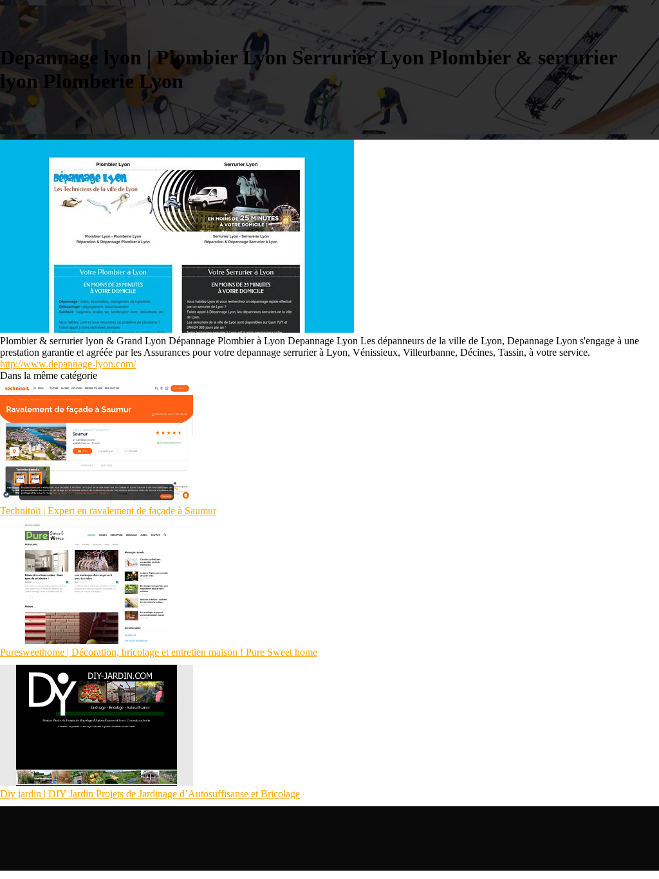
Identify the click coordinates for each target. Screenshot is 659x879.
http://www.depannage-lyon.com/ (68, 363)
